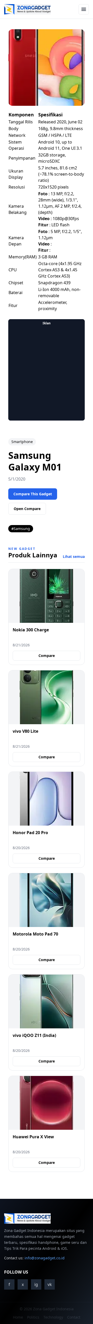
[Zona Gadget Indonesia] (27, 9)
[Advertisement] (46, 373)
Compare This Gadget (32, 493)
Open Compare (27, 508)
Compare (46, 655)
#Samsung (20, 528)
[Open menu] (84, 9)
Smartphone (22, 441)
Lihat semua (74, 556)
